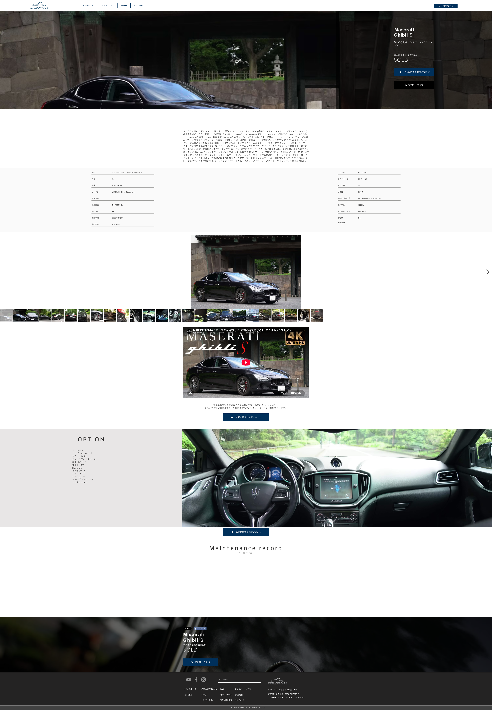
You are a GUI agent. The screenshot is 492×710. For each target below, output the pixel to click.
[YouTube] (189, 680)
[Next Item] (487, 272)
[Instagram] (204, 680)
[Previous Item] (4, 272)
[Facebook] (196, 680)
